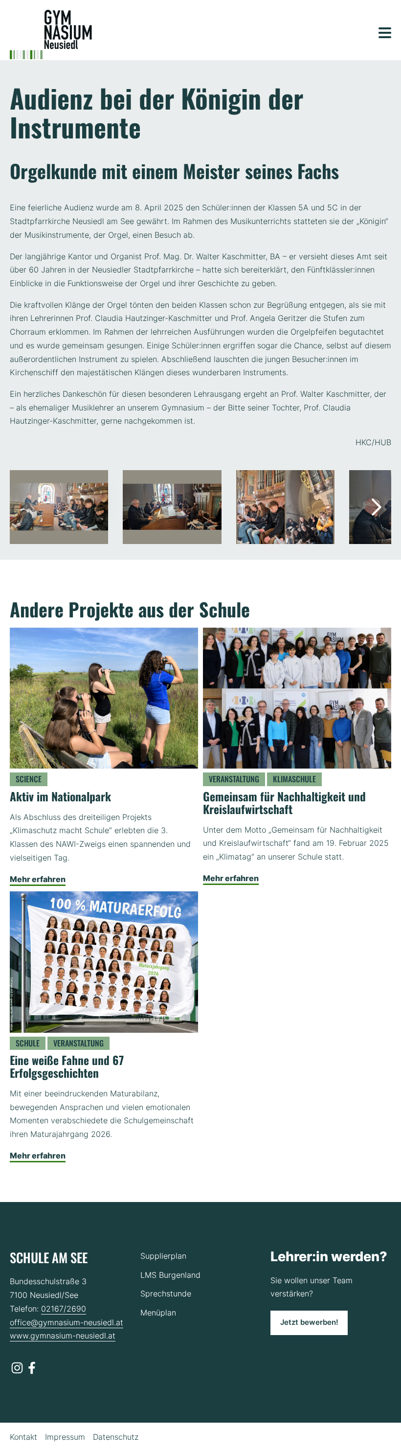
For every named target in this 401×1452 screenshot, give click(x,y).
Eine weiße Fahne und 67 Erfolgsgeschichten (67, 1066)
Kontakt (23, 1437)
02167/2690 (63, 1309)
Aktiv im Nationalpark (60, 796)
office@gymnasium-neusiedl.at (66, 1322)
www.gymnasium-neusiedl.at (62, 1335)
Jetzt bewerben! (309, 1322)
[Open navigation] (385, 33)
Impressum (65, 1437)
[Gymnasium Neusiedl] (51, 34)
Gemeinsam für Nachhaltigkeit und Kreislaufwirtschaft (284, 802)
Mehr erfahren (38, 879)
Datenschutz (115, 1437)
